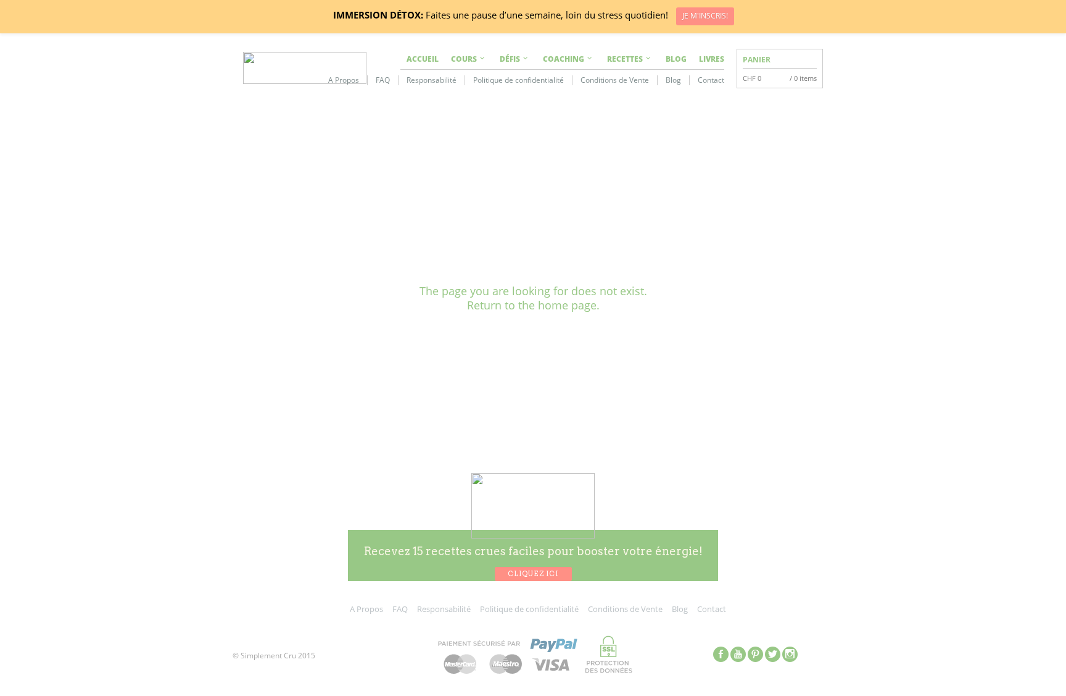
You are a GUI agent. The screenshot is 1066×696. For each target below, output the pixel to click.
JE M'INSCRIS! (705, 15)
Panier (757, 59)
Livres (711, 59)
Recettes (625, 59)
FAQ (383, 80)
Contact (711, 80)
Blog (676, 59)
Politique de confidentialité (518, 80)
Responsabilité (432, 80)
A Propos (343, 80)
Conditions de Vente (615, 80)
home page (567, 305)
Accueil (423, 59)
